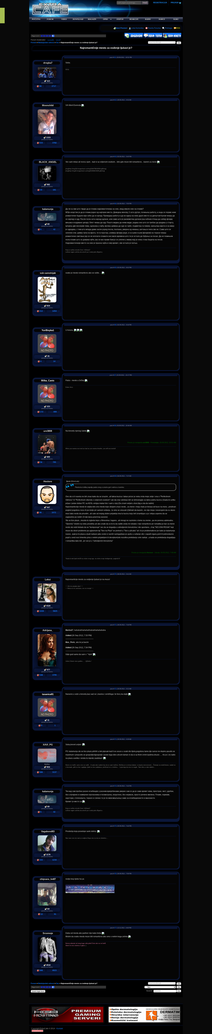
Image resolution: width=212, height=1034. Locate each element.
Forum (33, 42)
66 (115, 325)
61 (115, 57)
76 (115, 873)
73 (115, 739)
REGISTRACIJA (160, 3)
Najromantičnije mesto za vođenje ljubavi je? (79, 42)
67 (115, 375)
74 (115, 786)
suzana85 (50, 40)
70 (115, 574)
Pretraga (168, 28)
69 (115, 476)
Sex (57, 42)
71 (115, 625)
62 (115, 100)
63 (115, 156)
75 (115, 826)
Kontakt (59, 1028)
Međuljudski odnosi (46, 42)
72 (115, 689)
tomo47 (58, 40)
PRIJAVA (174, 3)
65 (115, 267)
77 (115, 928)
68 (115, 425)
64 (115, 203)
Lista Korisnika (137, 28)
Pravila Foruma (154, 28)
